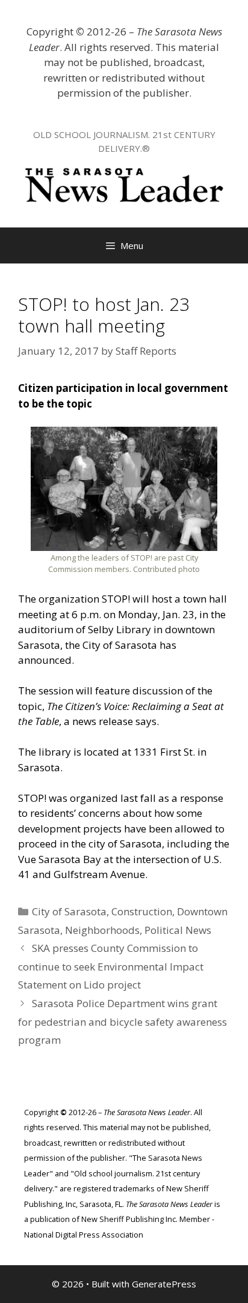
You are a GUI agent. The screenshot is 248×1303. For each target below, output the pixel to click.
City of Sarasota (69, 911)
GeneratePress (164, 1284)
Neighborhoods (102, 930)
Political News (177, 930)
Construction (141, 911)
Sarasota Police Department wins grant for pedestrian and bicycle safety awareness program (122, 1021)
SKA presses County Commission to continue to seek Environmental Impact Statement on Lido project (110, 966)
